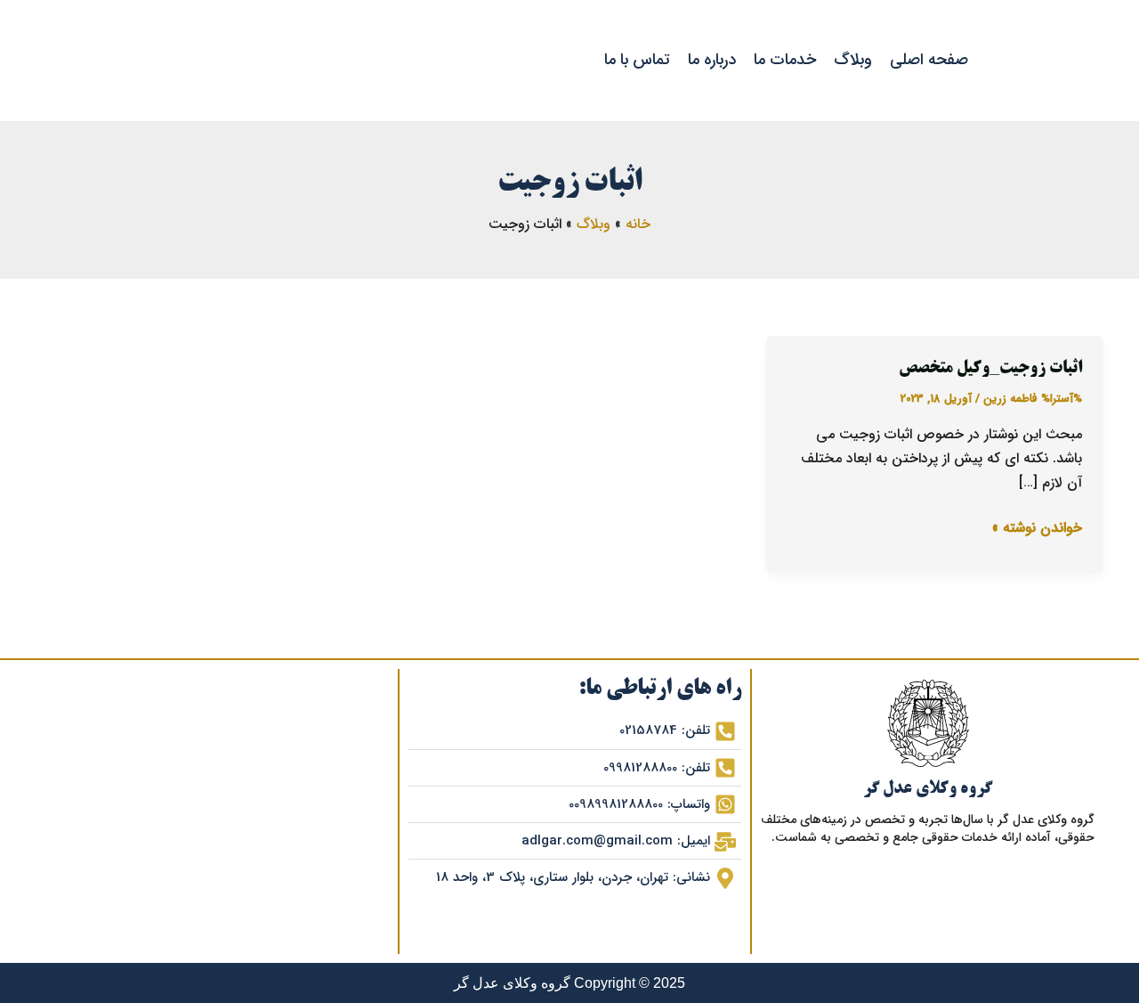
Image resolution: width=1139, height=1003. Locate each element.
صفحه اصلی (929, 60)
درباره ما (712, 60)
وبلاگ (853, 60)
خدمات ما (785, 60)
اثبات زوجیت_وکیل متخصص (990, 369)
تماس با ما (637, 60)
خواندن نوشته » (1037, 527)
